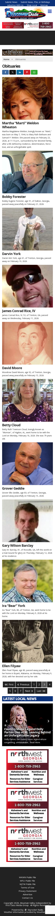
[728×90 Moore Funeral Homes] (27, 52)
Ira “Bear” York (13, 605)
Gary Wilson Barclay (17, 545)
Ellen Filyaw (11, 665)
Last (39, 690)
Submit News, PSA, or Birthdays (35, 2)
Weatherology (44, 912)
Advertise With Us (15, 5)
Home (6, 59)
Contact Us (27, 897)
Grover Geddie (13, 488)
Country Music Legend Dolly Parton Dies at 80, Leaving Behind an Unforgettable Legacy (27, 732)
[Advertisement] (27, 25)
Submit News (11, 2)
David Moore (12, 367)
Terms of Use (27, 887)
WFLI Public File (27, 880)
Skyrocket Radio (35, 909)
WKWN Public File (27, 877)
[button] (50, 11)
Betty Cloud (11, 425)
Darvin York (11, 253)
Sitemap (44, 5)
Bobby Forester (14, 196)
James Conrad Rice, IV (18, 310)
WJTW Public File (28, 884)
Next (28, 690)
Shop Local (32, 5)
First (10, 684)
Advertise (27, 894)
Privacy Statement (28, 891)
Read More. (35, 742)
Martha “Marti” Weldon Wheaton (20, 125)
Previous (24, 684)
